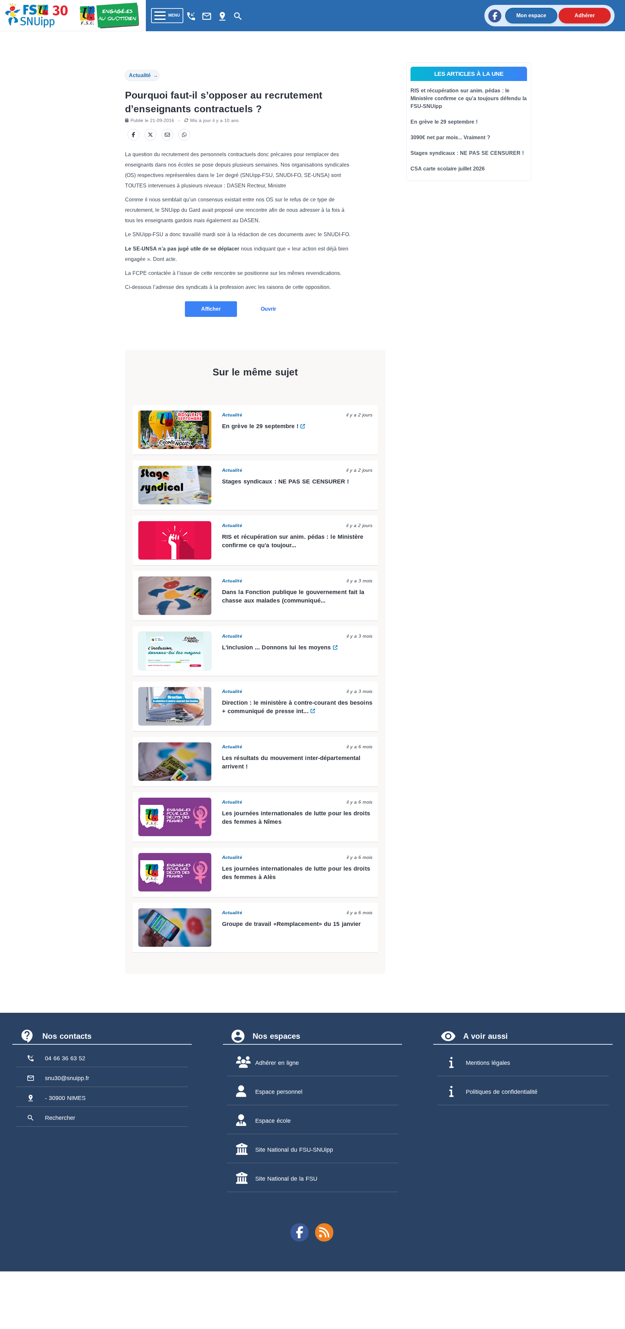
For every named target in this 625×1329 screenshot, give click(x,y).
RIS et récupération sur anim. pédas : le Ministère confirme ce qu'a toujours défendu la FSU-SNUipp (468, 98)
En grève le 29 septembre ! (444, 122)
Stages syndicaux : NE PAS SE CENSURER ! (467, 153)
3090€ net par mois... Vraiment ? (450, 137)
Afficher (211, 309)
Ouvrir (268, 309)
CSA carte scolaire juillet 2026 (447, 168)
